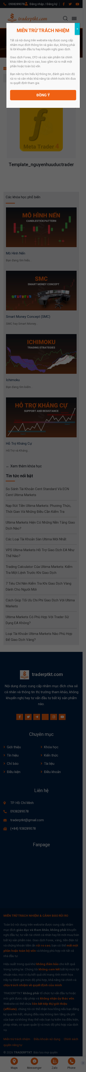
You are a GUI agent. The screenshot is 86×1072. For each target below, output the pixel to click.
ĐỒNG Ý (43, 95)
